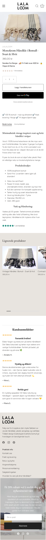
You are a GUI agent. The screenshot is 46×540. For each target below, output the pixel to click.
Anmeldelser (19, 124)
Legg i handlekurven (23, 87)
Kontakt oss (7, 453)
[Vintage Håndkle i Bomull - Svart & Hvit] (19, 257)
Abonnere (23, 526)
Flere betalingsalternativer (23, 102)
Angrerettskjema (9, 464)
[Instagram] (23, 533)
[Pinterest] (28, 533)
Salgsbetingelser (9, 472)
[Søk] (37, 6)
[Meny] (3, 6)
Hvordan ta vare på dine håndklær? (16, 476)
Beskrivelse (7, 124)
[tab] (8, 124)
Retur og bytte (8, 461)
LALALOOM (7, 47)
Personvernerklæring (10, 468)
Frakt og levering (9, 457)
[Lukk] (42, 481)
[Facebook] (18, 533)
